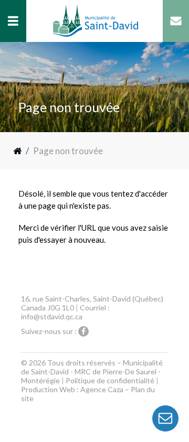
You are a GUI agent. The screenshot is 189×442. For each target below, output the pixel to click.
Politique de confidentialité (110, 380)
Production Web (48, 389)
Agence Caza (101, 389)
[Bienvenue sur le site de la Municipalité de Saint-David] (18, 150)
